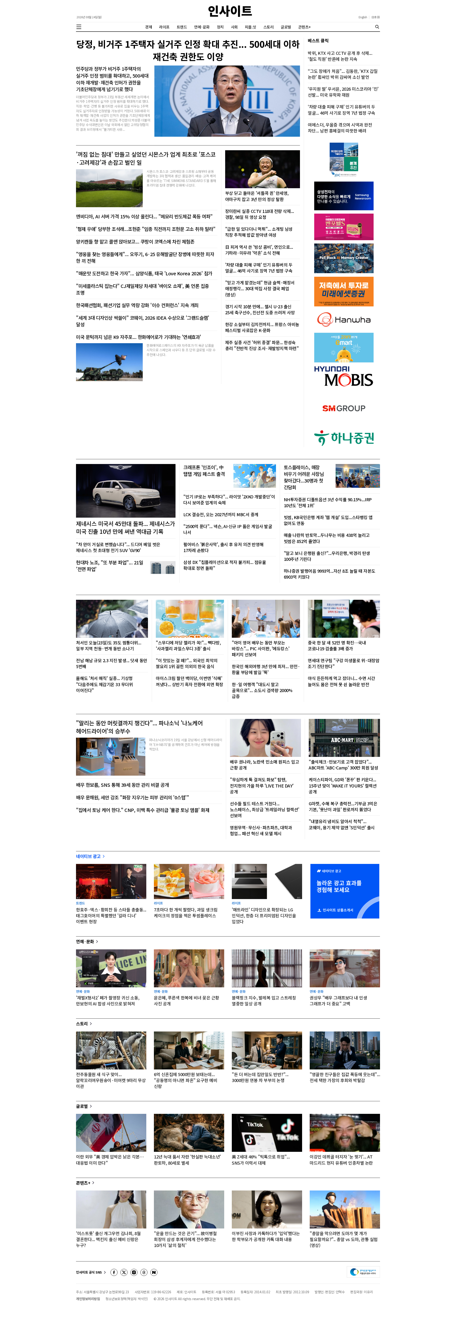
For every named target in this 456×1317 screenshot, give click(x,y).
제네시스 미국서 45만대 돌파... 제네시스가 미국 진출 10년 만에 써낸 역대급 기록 (125, 527)
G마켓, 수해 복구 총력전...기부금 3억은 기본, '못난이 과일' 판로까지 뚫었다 (343, 806)
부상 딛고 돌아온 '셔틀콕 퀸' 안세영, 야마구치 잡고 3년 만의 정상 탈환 (257, 196)
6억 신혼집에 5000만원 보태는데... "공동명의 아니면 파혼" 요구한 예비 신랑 (185, 1080)
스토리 (268, 26)
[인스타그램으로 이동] (134, 1272)
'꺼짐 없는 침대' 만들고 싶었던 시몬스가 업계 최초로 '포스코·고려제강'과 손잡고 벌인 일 (146, 158)
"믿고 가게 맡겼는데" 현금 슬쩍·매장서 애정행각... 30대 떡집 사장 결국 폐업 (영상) (260, 288)
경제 (148, 26)
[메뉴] (78, 27)
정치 (220, 26)
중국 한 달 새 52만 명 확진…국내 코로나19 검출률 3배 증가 (337, 645)
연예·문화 (202, 26)
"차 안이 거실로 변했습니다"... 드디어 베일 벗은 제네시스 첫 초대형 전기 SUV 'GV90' (118, 547)
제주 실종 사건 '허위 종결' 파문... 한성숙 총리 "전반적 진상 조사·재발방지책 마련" (262, 345)
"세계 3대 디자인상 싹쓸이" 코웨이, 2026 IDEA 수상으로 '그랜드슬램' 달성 (142, 321)
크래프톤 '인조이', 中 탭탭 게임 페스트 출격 (204, 470)
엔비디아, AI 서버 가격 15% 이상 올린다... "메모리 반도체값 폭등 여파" (144, 216)
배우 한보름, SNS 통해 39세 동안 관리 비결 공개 (122, 785)
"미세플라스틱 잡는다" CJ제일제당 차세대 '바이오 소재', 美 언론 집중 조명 (142, 289)
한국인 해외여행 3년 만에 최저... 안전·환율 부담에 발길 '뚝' (266, 669)
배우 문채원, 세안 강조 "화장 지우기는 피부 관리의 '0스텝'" (132, 797)
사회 (234, 26)
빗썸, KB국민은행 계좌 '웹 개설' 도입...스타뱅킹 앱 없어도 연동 (328, 520)
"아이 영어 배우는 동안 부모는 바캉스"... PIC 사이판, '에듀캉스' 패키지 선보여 (261, 648)
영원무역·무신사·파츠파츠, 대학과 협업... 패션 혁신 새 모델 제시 (261, 830)
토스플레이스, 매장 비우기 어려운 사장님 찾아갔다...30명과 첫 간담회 (304, 477)
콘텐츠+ (304, 26)
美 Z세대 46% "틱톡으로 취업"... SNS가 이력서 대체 (261, 1160)
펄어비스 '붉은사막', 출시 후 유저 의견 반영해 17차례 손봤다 (223, 547)
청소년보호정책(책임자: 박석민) (126, 1298)
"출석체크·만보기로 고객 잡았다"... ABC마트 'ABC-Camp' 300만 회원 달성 (343, 765)
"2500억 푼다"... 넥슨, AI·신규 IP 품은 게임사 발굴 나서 (227, 529)
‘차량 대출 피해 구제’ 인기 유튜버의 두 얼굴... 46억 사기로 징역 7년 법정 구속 (341, 110)
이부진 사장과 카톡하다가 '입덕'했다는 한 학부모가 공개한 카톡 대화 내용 (266, 1236)
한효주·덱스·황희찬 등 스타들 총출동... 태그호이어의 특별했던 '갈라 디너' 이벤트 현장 (111, 915)
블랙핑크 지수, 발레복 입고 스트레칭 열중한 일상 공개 (264, 1001)
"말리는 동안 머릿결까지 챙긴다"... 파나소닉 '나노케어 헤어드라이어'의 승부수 (139, 727)
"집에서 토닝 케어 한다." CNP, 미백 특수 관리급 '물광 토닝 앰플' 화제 (142, 810)
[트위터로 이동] (124, 1272)
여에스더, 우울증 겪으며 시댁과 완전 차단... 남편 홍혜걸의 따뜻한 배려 (340, 128)
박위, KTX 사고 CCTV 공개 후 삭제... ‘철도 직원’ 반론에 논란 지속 (340, 56)
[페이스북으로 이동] (114, 1272)
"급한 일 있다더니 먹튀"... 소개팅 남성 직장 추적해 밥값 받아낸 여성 (259, 232)
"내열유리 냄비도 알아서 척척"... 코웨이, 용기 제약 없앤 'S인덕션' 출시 (342, 824)
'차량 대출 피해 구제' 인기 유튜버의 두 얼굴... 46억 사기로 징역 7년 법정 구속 (259, 268)
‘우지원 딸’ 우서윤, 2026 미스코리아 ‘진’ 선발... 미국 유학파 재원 (343, 92)
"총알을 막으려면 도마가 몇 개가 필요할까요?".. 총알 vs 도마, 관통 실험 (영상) (344, 1239)
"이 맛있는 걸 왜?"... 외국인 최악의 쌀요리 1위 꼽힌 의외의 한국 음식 (187, 663)
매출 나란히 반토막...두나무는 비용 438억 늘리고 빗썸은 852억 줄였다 (327, 538)
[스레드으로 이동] (143, 1272)
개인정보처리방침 (88, 1298)
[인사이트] (230, 11)
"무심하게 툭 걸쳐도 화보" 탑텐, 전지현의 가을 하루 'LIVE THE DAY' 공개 (262, 785)
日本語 (375, 17)
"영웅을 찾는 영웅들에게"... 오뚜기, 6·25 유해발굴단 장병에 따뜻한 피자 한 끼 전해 (145, 257)
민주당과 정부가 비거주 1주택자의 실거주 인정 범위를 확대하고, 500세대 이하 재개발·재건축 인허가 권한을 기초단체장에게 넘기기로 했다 (112, 79)
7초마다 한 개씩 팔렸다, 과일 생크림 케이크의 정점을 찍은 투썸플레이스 (186, 913)
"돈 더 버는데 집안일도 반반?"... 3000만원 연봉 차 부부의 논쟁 (260, 1077)
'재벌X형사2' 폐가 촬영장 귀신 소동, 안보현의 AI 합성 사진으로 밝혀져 (107, 1001)
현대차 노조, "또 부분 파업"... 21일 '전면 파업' (109, 565)
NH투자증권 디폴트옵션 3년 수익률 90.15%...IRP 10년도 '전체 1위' (328, 502)
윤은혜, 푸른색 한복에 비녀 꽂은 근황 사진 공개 (186, 1001)
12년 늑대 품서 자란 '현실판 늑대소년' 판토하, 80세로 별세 (187, 1160)
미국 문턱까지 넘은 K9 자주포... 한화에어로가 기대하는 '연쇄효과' (138, 337)
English (363, 17)
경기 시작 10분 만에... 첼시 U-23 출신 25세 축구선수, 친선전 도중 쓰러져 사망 (260, 309)
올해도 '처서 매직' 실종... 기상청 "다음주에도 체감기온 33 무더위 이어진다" (104, 684)
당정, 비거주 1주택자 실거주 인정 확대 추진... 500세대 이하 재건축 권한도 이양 (188, 50)
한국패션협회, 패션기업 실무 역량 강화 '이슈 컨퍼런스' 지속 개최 (137, 305)
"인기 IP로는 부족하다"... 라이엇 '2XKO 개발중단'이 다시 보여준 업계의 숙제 (229, 500)
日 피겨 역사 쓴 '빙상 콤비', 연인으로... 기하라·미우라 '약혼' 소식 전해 (259, 250)
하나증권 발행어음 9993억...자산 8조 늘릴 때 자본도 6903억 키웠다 (329, 574)
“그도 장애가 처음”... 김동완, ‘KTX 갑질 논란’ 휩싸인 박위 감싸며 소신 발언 (343, 74)
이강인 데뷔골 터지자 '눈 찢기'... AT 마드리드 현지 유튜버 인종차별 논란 (341, 1160)
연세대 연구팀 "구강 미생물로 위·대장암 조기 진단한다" (343, 663)
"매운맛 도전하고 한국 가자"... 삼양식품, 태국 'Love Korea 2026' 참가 (144, 273)
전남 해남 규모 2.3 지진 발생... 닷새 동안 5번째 (111, 663)
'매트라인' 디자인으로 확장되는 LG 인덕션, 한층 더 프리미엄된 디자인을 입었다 (264, 915)
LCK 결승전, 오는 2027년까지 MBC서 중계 (220, 514)
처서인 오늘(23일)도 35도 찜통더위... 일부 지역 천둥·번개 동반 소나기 (108, 645)
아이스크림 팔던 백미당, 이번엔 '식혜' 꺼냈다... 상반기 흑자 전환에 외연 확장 (189, 681)
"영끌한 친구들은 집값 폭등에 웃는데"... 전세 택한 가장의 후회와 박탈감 (345, 1077)
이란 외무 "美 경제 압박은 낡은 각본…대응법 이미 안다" (110, 1160)
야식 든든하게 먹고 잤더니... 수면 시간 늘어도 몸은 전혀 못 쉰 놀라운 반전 (341, 681)
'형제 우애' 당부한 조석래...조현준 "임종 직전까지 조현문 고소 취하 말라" (145, 229)
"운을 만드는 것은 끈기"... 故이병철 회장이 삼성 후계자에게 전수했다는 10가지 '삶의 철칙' (185, 1239)
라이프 (164, 26)
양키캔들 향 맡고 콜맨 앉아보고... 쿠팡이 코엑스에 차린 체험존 (135, 241)
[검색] (377, 26)
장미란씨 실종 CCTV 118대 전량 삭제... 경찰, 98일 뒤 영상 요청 (259, 214)
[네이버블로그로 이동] (153, 1272)
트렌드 (182, 26)
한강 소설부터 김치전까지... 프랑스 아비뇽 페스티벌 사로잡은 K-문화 (262, 327)
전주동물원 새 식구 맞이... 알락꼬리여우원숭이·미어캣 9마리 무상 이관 (111, 1080)
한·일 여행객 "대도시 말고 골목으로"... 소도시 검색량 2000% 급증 (262, 690)
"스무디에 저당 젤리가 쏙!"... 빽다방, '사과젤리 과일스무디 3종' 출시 (188, 645)
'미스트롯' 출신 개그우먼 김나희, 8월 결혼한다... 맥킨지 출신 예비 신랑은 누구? (108, 1239)
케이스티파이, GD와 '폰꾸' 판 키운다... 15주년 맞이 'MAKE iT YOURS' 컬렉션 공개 (343, 785)
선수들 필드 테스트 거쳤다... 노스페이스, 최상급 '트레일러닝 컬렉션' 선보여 (264, 809)
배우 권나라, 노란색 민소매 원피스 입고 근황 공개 (264, 765)
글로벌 (286, 26)
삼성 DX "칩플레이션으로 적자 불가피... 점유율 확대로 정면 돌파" (224, 565)
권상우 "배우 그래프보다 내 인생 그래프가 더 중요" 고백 (338, 1001)
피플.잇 (250, 26)
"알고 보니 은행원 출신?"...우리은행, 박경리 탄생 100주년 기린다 (327, 556)
